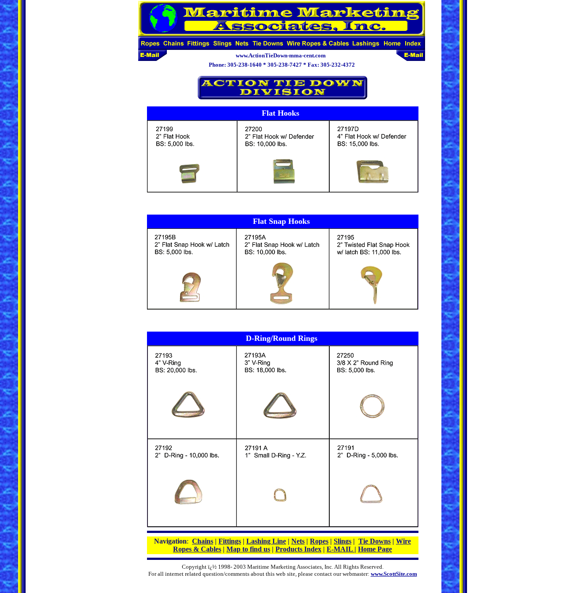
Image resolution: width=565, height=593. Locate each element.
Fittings (229, 541)
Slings (342, 541)
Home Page (375, 549)
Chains (202, 541)
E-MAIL (340, 549)
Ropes (319, 541)
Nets (298, 541)
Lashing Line (266, 541)
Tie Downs (374, 541)
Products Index (298, 549)
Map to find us (248, 549)
